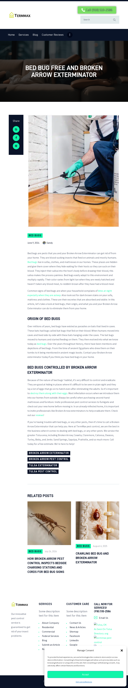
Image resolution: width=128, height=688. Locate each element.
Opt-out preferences (84, 682)
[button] (121, 650)
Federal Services (50, 636)
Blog (44, 640)
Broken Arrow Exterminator (49, 453)
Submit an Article (51, 644)
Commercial (48, 631)
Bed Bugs (35, 235)
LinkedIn (74, 640)
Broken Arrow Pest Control (49, 459)
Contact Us (75, 622)
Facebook (75, 636)
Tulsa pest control (43, 471)
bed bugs (42, 343)
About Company (50, 622)
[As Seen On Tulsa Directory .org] (100, 624)
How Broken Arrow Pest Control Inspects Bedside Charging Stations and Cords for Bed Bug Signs (47, 565)
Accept (85, 674)
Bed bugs (32, 262)
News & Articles (78, 627)
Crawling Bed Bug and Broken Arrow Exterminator (92, 558)
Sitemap (74, 631)
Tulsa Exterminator (43, 465)
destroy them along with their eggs (48, 393)
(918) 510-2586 (102, 611)
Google (73, 644)
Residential (48, 627)
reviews (39, 415)
